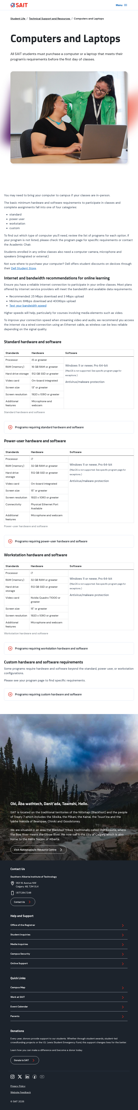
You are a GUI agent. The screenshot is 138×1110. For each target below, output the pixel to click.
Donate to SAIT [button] (21, 1060)
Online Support (19, 963)
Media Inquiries (19, 944)
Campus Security (20, 953)
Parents (14, 1016)
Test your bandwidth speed (27, 305)
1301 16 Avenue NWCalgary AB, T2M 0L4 (27, 884)
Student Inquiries (20, 934)
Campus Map (17, 987)
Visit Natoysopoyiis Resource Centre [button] (35, 850)
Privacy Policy (17, 1086)
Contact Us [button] (19, 902)
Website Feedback (20, 1092)
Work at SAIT (17, 996)
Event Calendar (19, 1006)
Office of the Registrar (22, 924)
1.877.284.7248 (23, 892)
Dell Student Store (23, 268)
